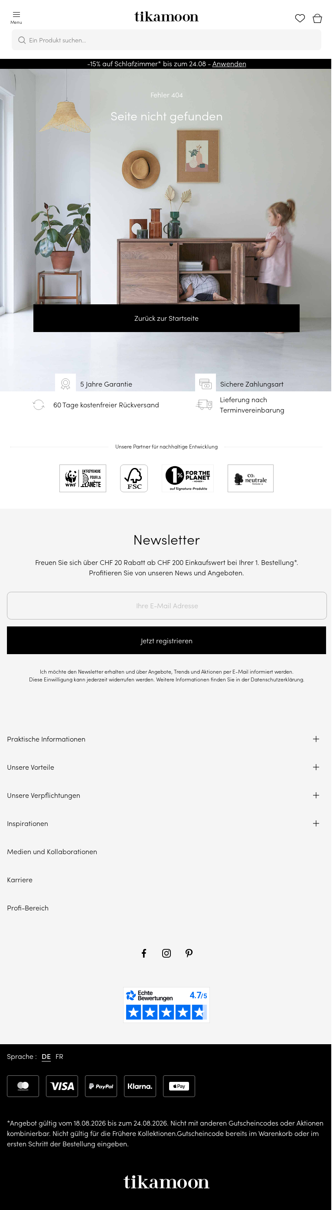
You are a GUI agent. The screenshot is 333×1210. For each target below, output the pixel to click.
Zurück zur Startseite (166, 318)
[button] (16, 19)
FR (59, 1056)
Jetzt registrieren (167, 640)
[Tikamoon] (166, 14)
